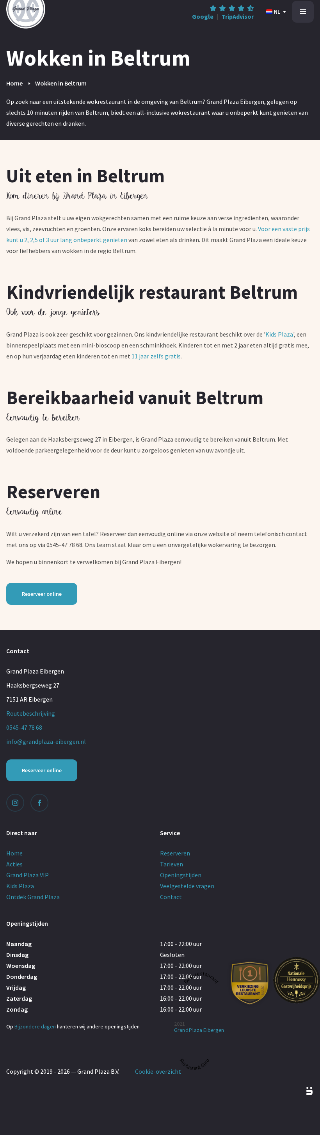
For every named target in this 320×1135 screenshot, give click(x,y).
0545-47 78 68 (24, 727)
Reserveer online (42, 593)
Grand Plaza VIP (27, 875)
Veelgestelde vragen (187, 886)
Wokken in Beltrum (61, 83)
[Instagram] (15, 803)
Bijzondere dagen (35, 1026)
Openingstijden (180, 875)
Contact (171, 897)
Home (14, 83)
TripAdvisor (238, 16)
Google (202, 16)
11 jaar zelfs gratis (156, 356)
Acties (14, 864)
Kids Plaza (279, 334)
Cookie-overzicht (158, 1071)
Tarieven (171, 864)
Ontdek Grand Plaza (33, 897)
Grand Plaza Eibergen (199, 1030)
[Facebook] (39, 803)
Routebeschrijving (30, 713)
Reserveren (175, 853)
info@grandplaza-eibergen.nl (46, 741)
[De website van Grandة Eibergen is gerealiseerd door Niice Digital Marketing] (300, 1091)
